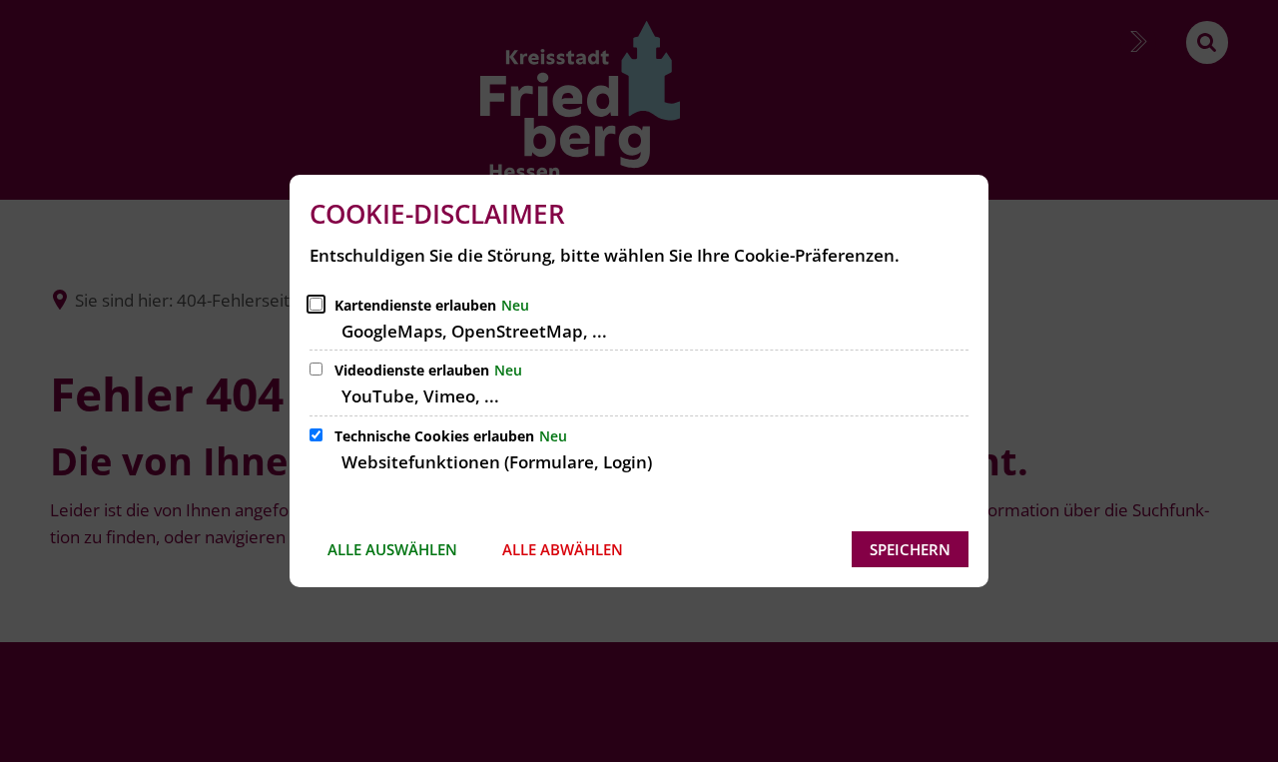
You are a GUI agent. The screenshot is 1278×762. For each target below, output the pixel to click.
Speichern (910, 549)
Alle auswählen (392, 549)
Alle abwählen (562, 549)
